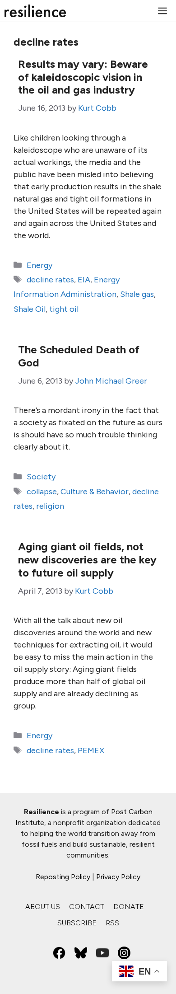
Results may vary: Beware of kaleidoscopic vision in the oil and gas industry (83, 77)
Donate (128, 906)
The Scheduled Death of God (78, 356)
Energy (39, 265)
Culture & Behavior (94, 492)
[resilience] (35, 11)
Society (41, 477)
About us (42, 906)
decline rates (50, 280)
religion (50, 506)
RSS (112, 923)
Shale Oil (30, 309)
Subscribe (77, 923)
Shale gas (137, 294)
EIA (84, 280)
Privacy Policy (118, 876)
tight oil (64, 309)
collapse (42, 492)
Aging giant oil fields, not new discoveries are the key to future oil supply (87, 559)
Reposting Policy (63, 876)
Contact (86, 906)
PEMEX (91, 750)
